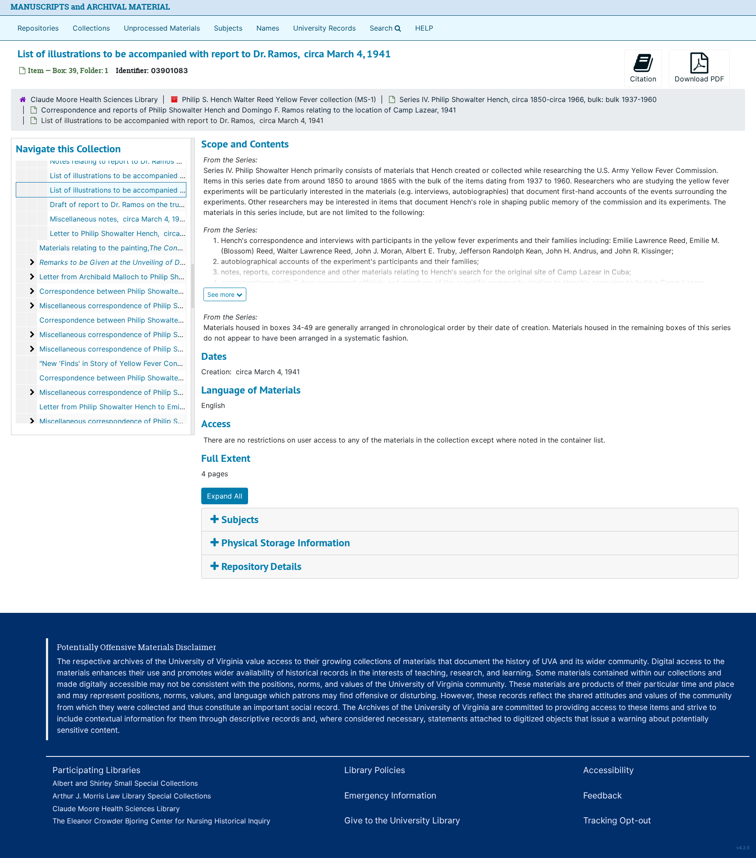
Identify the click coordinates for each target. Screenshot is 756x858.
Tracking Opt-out (617, 820)
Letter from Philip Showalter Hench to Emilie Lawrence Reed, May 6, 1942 (161, 406)
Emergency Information (390, 795)
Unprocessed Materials (162, 28)
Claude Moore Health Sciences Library (94, 99)
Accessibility (608, 770)
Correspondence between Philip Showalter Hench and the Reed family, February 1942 (181, 320)
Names (267, 28)
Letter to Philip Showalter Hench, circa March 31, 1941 (140, 233)
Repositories (38, 28)
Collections (91, 28)
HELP (424, 28)
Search (387, 27)
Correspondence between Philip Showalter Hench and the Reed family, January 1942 (179, 291)
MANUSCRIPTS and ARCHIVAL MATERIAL (90, 6)
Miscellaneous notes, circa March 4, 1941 (118, 218)
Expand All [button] (224, 496)
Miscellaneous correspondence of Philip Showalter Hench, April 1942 (153, 392)
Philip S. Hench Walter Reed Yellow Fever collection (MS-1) (279, 99)
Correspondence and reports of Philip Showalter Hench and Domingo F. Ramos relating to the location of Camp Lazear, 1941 (248, 109)
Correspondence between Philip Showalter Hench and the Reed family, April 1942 (174, 377)
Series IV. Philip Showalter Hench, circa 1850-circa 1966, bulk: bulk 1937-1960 (528, 99)
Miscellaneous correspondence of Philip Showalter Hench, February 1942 (160, 334)
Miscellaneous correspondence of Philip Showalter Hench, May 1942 (152, 421)
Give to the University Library (402, 820)
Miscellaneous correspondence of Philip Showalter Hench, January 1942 (158, 305)
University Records (324, 28)
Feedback (602, 795)
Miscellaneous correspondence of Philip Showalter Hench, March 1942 (156, 349)
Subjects (228, 28)
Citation (643, 78)
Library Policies (374, 770)
